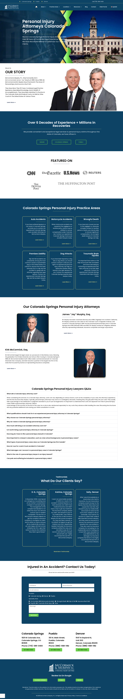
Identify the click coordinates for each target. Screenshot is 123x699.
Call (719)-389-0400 (97, 1)
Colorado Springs (36, 596)
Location (31, 593)
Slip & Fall (72, 601)
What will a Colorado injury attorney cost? (22, 394)
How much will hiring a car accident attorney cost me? (27, 426)
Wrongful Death (62, 601)
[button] (61, 394)
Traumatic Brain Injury (45, 603)
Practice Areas (54, 7)
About (43, 7)
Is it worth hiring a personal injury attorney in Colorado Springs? (30, 430)
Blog (86, 7)
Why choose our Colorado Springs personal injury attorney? (28, 418)
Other (56, 603)
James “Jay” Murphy (23, 80)
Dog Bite (33, 603)
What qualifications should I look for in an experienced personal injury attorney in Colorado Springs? (43, 414)
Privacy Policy (71, 695)
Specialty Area (33, 599)
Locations (66, 7)
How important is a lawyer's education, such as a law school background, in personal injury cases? (43, 438)
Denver (46, 596)
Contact (93, 7)
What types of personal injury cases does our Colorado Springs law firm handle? (36, 442)
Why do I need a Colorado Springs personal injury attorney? (28, 422)
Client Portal (103, 7)
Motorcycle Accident (47, 601)
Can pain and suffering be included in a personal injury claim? (29, 458)
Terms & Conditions (81, 695)
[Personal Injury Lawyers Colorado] (12, 7)
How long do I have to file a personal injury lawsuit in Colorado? (30, 434)
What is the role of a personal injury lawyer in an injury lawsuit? (30, 454)
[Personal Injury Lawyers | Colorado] (36, 7)
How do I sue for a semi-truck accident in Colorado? (26, 446)
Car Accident (34, 601)
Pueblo (53, 596)
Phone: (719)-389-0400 (32, 646)
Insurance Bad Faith (24, 84)
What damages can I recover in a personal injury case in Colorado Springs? (34, 450)
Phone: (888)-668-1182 (59, 646)
